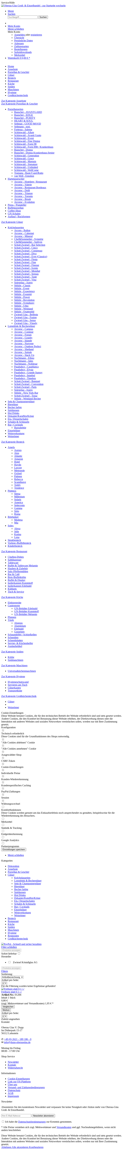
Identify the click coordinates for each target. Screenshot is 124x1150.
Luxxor (18, 467)
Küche (11, 924)
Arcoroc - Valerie (23, 184)
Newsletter (13, 1062)
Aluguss (18, 623)
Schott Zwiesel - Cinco (26, 247)
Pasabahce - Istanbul (24, 375)
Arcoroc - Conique (23, 332)
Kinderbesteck (15, 546)
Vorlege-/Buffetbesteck (19, 543)
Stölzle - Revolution (24, 300)
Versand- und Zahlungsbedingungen (26, 1087)
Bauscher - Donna (23, 149)
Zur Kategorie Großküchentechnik (18, 696)
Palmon (18, 476)
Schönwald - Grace (24, 158)
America (18, 502)
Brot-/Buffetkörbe (17, 577)
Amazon (18, 459)
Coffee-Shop (14, 210)
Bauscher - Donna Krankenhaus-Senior (34, 152)
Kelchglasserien (16, 227)
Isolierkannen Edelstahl (19, 586)
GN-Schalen (14, 213)
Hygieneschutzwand (18, 682)
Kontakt (12, 1064)
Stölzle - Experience (24, 291)
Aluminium (20, 625)
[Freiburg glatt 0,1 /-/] (12, 989)
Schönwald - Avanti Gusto (27, 135)
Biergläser (13, 404)
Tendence (19, 488)
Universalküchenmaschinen (22, 671)
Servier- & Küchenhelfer (20, 643)
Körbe (11, 657)
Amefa (11, 447)
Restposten (13, 935)
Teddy (17, 485)
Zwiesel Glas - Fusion (25, 317)
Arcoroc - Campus (23, 329)
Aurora (17, 450)
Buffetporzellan (16, 207)
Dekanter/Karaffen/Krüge (21, 416)
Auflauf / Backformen (19, 216)
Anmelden (20, 34)
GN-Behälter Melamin (25, 614)
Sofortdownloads (23, 52)
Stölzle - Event (21, 288)
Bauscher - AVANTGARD (28, 112)
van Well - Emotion (24, 176)
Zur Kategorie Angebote (13, 100)
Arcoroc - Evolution (24, 202)
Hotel (17, 461)
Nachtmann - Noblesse (25, 363)
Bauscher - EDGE (23, 115)
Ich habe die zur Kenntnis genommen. (38, 1121)
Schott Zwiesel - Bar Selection (29, 245)
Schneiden (13, 637)
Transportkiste (15, 690)
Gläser (11, 874)
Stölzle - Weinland (23, 308)
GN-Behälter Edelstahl (25, 608)
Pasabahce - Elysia (23, 369)
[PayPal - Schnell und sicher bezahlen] (21, 944)
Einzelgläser (14, 430)
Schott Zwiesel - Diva (25, 253)
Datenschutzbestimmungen (32, 1121)
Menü (11, 11)
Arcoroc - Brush (22, 199)
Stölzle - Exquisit (23, 294)
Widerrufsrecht (15, 1067)
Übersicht (19, 37)
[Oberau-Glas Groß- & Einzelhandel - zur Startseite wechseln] (33, 5)
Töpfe (11, 620)
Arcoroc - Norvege (24, 343)
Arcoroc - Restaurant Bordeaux (30, 187)
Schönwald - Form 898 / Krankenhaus (33, 147)
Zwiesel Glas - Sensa (25, 320)
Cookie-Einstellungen (19, 1078)
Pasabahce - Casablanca (26, 366)
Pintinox (12, 490)
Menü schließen (16, 29)
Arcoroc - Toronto (23, 196)
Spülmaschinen (15, 660)
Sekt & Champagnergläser (21, 401)
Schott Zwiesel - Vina (25, 279)
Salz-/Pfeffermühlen (18, 571)
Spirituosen (13, 410)
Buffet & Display (16, 580)
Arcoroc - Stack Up (24, 355)
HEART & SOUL (23, 120)
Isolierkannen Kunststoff (20, 583)
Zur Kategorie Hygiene (13, 676)
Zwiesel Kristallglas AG (25, 962)
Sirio (16, 511)
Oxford (18, 473)
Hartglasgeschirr (16, 178)
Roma (17, 514)
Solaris (17, 499)
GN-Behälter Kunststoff (26, 611)
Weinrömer (13, 436)
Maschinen (13, 930)
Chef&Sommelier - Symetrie (28, 239)
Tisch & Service (16, 591)
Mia (16, 522)
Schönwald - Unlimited (26, 167)
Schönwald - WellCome (26, 170)
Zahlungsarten (21, 46)
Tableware (13, 562)
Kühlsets (12, 588)
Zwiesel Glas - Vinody (25, 323)
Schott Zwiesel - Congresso (28, 250)
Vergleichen (8, 1006)
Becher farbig (15, 407)
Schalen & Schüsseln (18, 421)
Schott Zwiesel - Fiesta (25, 259)
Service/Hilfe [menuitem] (8, 2)
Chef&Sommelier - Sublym (28, 242)
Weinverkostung (16, 433)
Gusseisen (19, 631)
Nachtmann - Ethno (24, 358)
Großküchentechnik (18, 938)
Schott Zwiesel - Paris (25, 387)
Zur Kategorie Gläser (12, 222)
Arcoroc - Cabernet (24, 233)
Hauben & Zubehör (18, 568)
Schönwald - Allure (24, 132)
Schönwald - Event (24, 138)
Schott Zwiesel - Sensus (26, 274)
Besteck (12, 918)
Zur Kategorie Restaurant (14, 551)
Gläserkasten (14, 687)
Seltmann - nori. (22, 126)
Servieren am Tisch (17, 684)
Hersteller (6, 956)
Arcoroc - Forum (22, 334)
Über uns (12, 1084)
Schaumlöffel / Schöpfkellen (22, 634)
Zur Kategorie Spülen (12, 651)
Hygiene (12, 932)
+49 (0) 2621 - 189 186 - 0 (17, 1039)
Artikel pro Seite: (10, 980)
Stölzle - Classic (22, 285)
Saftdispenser (14, 559)
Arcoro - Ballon (22, 230)
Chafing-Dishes (16, 557)
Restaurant (13, 921)
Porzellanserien (15, 109)
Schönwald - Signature (25, 164)
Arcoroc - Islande (23, 340)
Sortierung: (7, 974)
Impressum (13, 1096)
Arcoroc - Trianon (23, 193)
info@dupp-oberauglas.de (17, 1042)
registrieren (36, 34)
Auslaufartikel (15, 646)
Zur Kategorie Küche (12, 597)
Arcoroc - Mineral (23, 236)
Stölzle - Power (22, 297)
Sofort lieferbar (9, 953)
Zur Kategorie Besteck (12, 441)
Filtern (4, 971)
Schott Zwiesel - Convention (28, 384)
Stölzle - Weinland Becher (27, 398)
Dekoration (13, 866)
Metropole (19, 470)
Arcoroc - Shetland (24, 349)
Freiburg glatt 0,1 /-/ (11, 991)
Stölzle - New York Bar (26, 392)
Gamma (18, 508)
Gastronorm (14, 605)
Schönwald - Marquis (25, 161)
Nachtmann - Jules (23, 361)
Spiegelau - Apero (23, 282)
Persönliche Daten (23, 40)
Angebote (13, 869)
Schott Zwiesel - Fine (25, 262)
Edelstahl (19, 628)
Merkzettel (19, 55)
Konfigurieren (36, 1147)
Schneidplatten (15, 640)
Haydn (17, 464)
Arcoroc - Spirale (23, 352)
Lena (16, 537)
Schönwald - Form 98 (25, 144)
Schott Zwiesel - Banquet (27, 381)
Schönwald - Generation (26, 155)
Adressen (19, 43)
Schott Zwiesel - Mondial (27, 271)
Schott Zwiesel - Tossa (25, 395)
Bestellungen (20, 49)
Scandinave (20, 482)
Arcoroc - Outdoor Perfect (27, 346)
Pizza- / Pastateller (17, 205)
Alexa (17, 528)
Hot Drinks (13, 413)
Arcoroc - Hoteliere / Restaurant (30, 181)
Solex (11, 525)
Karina (17, 534)
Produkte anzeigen (11, 950)
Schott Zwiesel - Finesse (26, 265)
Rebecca (18, 479)
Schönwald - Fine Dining (27, 141)
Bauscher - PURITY (24, 118)
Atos (16, 453)
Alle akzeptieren (20, 1147)
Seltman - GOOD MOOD (27, 123)
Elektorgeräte (14, 602)
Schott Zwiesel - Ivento (26, 268)
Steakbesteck (14, 540)
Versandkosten (64, 1127)
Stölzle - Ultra (21, 305)
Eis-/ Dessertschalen (18, 419)
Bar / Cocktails (15, 424)
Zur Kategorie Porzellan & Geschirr (19, 103)
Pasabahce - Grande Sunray (28, 372)
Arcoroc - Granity (23, 337)
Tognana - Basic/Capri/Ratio (28, 173)
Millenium (19, 496)
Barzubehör (20, 427)
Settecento (19, 505)
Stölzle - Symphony (24, 303)
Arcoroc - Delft (22, 190)
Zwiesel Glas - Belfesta (26, 314)
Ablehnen (6, 1147)
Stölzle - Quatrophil (24, 311)
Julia (16, 531)
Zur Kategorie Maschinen (14, 665)
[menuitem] (65, 11)
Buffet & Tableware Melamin (23, 565)
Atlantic (18, 456)
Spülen (11, 927)
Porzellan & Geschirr (18, 872)
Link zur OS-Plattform (19, 1081)
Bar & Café (14, 574)
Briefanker (13, 517)
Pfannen (12, 617)
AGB (10, 1093)
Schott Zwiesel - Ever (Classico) (30, 256)
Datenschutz (14, 1090)
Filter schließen (9, 947)
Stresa (17, 493)
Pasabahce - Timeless (25, 378)
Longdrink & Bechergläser (21, 326)
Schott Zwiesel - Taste (25, 276)
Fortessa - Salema (23, 129)
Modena (18, 519)
